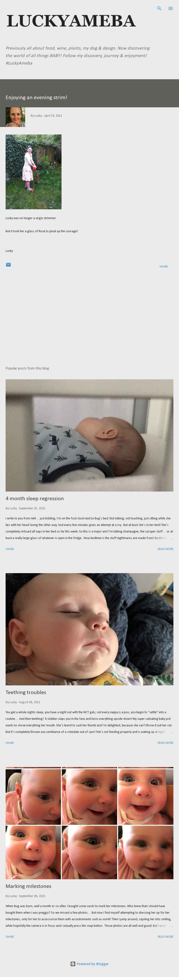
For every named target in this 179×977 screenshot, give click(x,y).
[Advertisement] (89, 318)
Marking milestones (28, 886)
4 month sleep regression (35, 499)
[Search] (159, 8)
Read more (165, 549)
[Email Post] (8, 266)
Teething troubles (26, 692)
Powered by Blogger (92, 964)
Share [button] (163, 266)
